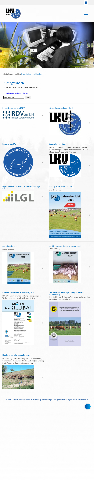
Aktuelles (37, 74)
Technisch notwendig (3, 446)
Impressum (3, 482)
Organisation (26, 74)
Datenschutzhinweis (6, 484)
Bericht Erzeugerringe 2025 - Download (65, 246)
